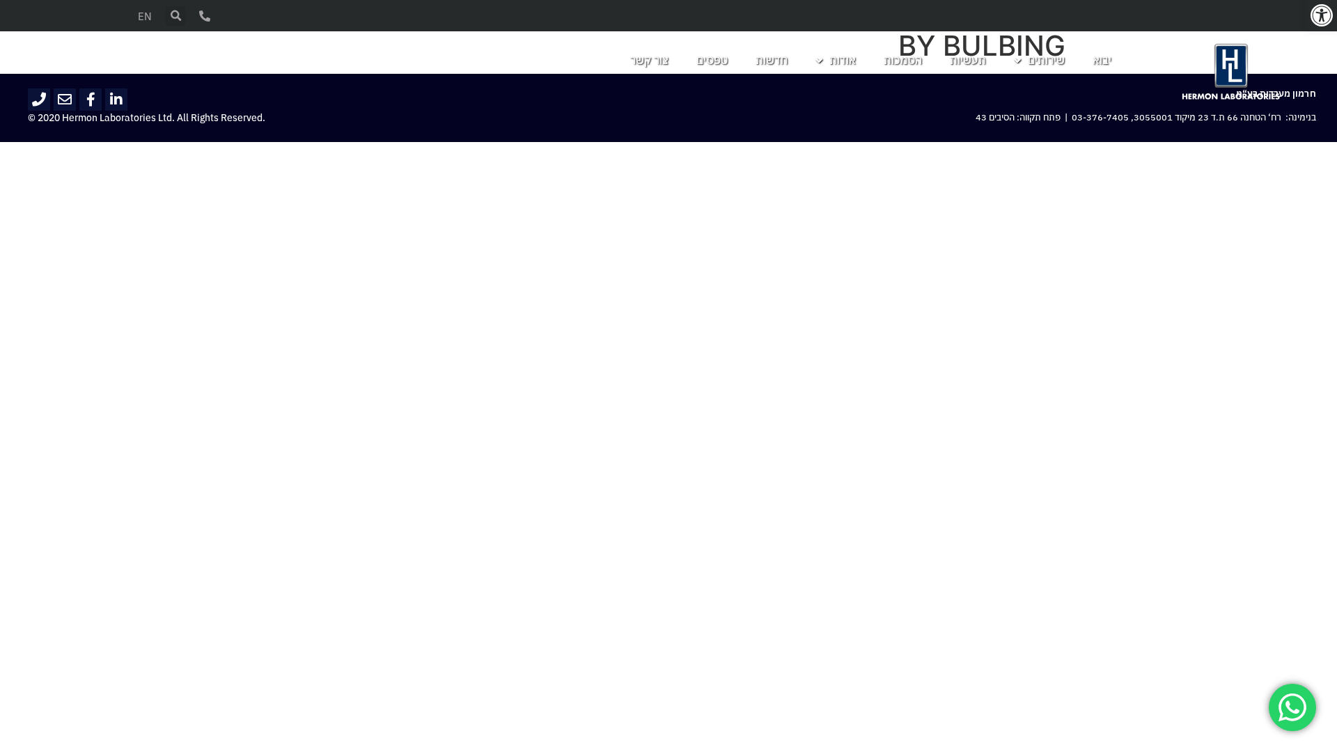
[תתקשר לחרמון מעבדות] (39, 99)
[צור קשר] (204, 16)
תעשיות (968, 61)
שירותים (1046, 61)
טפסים (712, 61)
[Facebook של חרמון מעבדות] (90, 99)
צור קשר (649, 61)
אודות (842, 61)
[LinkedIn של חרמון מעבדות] (116, 99)
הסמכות (903, 61)
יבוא (1102, 61)
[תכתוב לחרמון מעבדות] (65, 99)
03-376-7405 (1100, 117)
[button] (1321, 15)
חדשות (772, 61)
